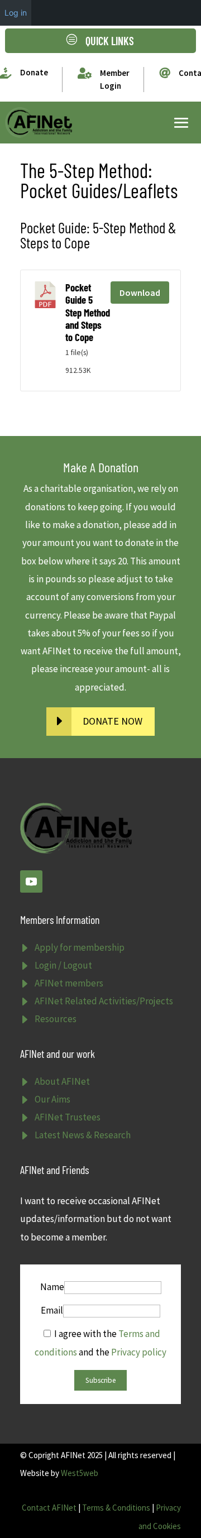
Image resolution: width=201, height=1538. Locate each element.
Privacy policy (138, 1352)
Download (139, 292)
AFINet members (69, 983)
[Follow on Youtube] (31, 881)
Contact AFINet (49, 1507)
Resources (55, 1019)
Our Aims (52, 1099)
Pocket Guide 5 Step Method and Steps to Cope (87, 312)
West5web (79, 1473)
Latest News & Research (83, 1135)
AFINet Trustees (67, 1117)
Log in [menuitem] (15, 12)
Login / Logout (63, 965)
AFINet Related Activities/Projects (104, 1001)
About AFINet (62, 1081)
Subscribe (100, 1380)
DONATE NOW (112, 721)
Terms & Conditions (116, 1507)
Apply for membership (80, 947)
